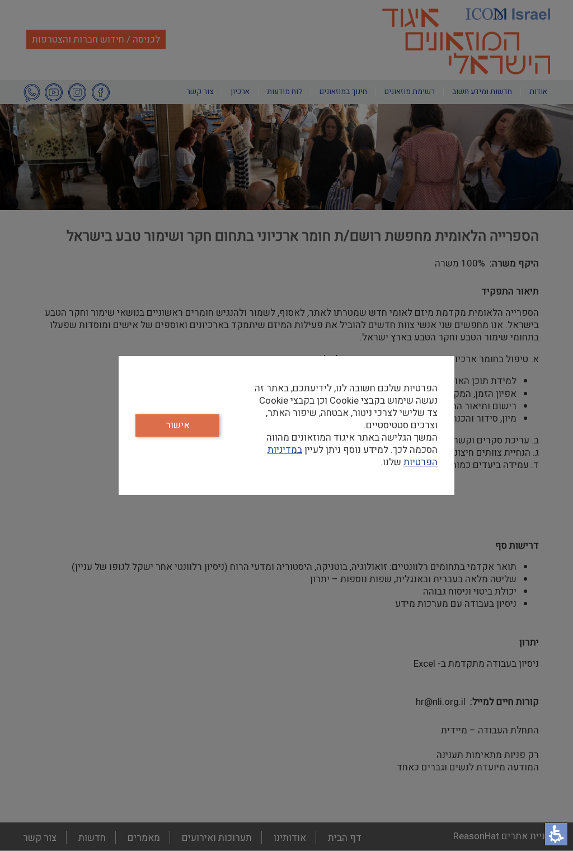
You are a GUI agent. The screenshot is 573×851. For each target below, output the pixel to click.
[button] (556, 834)
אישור (178, 425)
